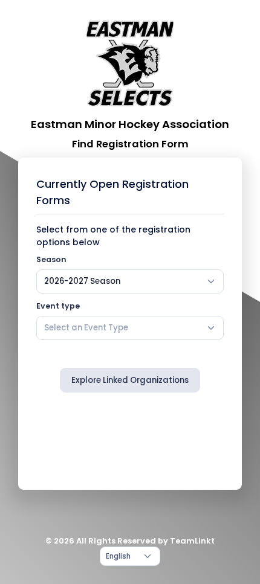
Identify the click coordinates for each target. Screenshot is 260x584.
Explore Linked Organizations (130, 380)
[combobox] (130, 281)
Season (51, 259)
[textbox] (86, 328)
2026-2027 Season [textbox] (82, 281)
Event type (58, 306)
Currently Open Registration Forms (112, 192)
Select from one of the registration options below (113, 235)
